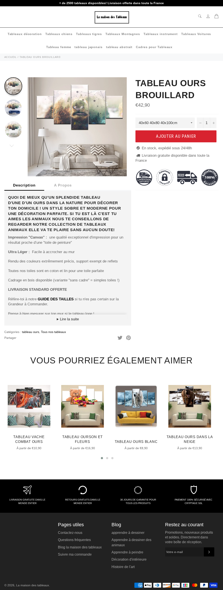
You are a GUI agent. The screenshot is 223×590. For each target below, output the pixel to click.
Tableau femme (58, 47)
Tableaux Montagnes (122, 34)
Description (24, 185)
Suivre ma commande (75, 554)
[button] (102, 458)
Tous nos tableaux (53, 332)
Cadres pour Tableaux (154, 47)
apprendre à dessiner (128, 533)
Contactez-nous (70, 533)
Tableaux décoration (25, 34)
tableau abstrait (119, 47)
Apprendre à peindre (127, 552)
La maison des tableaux (32, 585)
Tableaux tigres (89, 34)
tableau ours (30, 332)
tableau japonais (88, 47)
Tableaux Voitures (196, 34)
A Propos (63, 185)
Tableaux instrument (161, 34)
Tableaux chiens (59, 34)
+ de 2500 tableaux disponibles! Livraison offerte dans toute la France (111, 3)
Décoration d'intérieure (129, 559)
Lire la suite (69, 319)
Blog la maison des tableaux (80, 547)
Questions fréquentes (74, 540)
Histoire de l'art (123, 567)
